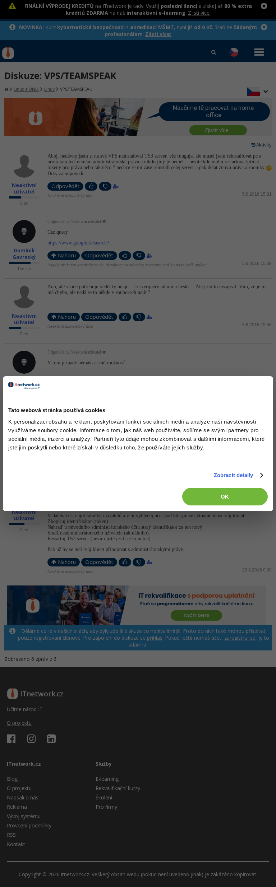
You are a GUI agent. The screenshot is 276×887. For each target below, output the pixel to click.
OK (225, 497)
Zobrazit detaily (233, 475)
